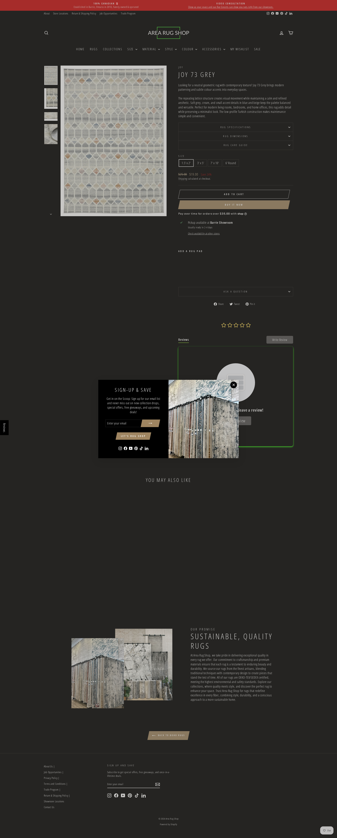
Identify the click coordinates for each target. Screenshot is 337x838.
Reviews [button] (4, 427)
